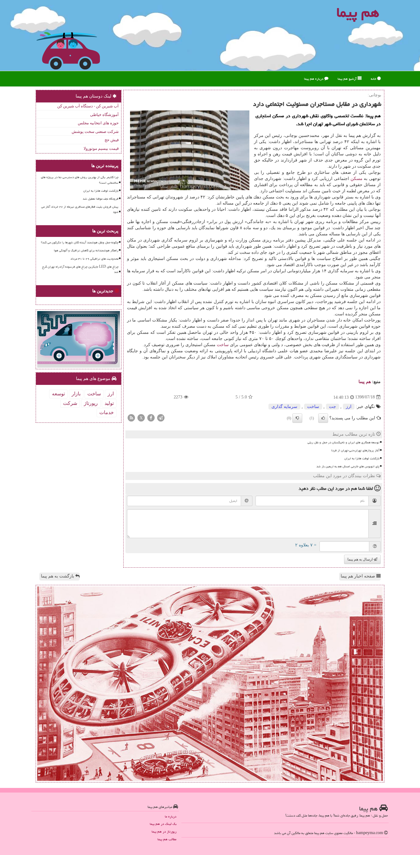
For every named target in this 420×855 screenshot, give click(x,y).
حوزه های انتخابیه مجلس (98, 123)
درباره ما (170, 816)
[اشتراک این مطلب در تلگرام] (161, 417)
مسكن (357, 178)
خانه (374, 78)
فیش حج (112, 140)
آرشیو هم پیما (348, 78)
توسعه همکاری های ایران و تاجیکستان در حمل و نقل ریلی (343, 442)
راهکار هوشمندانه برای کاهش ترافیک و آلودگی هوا (86, 250)
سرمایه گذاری (284, 406)
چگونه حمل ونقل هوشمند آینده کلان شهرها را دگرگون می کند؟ (79, 242)
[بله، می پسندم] (323, 418)
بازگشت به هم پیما (58, 576)
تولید (109, 403)
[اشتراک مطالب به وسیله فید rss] (131, 417)
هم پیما (365, 381)
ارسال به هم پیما (360, 559)
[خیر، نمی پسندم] (297, 418)
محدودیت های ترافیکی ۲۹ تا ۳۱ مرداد (94, 259)
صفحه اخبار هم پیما (358, 576)
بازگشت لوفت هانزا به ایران (361, 458)
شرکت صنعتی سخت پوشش (95, 131)
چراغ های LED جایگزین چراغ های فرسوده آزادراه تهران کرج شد (80, 269)
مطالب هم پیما (166, 839)
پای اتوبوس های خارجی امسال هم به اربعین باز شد (347, 466)
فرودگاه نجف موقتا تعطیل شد (100, 199)
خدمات (106, 412)
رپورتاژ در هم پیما (164, 831)
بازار (76, 393)
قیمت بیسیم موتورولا (101, 148)
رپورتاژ (91, 403)
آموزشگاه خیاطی (104, 114)
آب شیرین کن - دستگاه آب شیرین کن (88, 106)
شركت (70, 403)
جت (332, 406)
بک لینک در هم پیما (163, 824)
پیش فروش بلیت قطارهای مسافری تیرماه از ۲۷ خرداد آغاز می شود (79, 209)
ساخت (223, 344)
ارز (348, 406)
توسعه (58, 393)
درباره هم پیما (314, 78)
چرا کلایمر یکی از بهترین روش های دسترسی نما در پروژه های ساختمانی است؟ (79, 180)
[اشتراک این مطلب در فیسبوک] (151, 417)
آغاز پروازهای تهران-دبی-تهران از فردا (355, 450)
